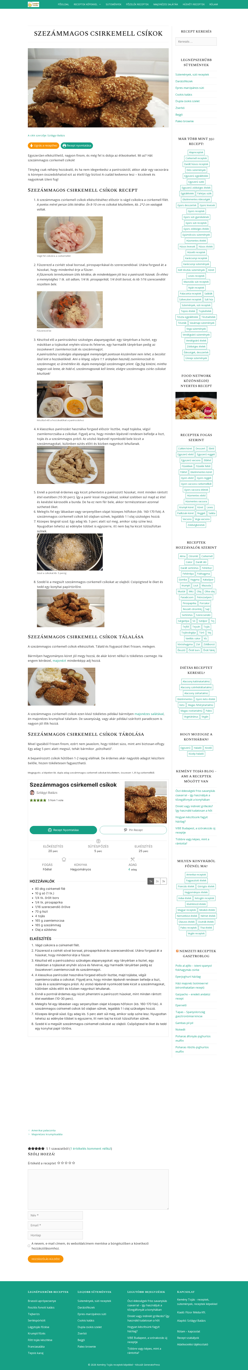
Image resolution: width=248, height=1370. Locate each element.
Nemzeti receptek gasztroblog (197, 954)
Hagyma (194, 579)
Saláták (208, 293)
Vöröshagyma (185, 644)
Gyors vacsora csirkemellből (196, 483)
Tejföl (186, 626)
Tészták (182, 322)
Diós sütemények (196, 170)
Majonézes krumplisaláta (47, 1134)
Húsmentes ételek (196, 240)
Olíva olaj (210, 591)
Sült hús (209, 299)
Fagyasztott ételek (196, 880)
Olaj (199, 591)
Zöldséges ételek (196, 346)
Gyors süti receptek (196, 223)
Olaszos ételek (187, 921)
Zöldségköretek (196, 525)
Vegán (205, 716)
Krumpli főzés (36, 1333)
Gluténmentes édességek (196, 199)
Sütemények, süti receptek (192, 74)
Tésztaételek (208, 317)
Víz (205, 638)
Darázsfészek (184, 81)
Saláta (212, 513)
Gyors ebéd (187, 478)
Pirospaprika (189, 603)
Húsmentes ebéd (196, 495)
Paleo (209, 710)
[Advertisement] (98, 1082)
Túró (201, 632)
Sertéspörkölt (36, 1320)
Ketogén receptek (204, 898)
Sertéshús (187, 615)
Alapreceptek (196, 152)
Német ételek (208, 915)
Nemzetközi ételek (187, 915)
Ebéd (211, 448)
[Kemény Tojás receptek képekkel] (34, 4)
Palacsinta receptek (190, 293)
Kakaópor (208, 579)
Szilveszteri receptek (190, 299)
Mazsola (206, 585)
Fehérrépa (188, 573)
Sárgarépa (183, 620)
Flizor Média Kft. (195, 1312)
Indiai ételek (184, 898)
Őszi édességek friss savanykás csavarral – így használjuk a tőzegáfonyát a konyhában (195, 795)
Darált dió (201, 562)
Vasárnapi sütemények (202, 322)
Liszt (195, 585)
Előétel (207, 460)
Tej (212, 620)
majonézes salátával (149, 714)
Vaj (209, 632)
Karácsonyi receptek (196, 258)
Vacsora (187, 519)
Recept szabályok (188, 1338)
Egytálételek (187, 193)
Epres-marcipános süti (189, 88)
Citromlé (193, 556)
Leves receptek (196, 275)
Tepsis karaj (35, 1353)
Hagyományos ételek (196, 892)
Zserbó (180, 108)
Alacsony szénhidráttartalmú (196, 687)
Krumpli (186, 585)
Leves (210, 507)
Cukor (189, 562)
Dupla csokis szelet (187, 101)
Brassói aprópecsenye (42, 1301)
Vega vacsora (202, 519)
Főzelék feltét (203, 466)
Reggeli (201, 513)
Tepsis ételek (188, 311)
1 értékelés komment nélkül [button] (90, 1148)
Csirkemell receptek (196, 158)
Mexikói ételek (207, 910)
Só (193, 620)
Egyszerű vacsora (190, 460)
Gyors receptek (196, 211)
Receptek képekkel (86, 4)
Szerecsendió (203, 615)
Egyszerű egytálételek (196, 175)
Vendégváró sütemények (196, 334)
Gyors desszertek (186, 205)
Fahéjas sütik (204, 193)
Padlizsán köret (185, 513)
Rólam (213, 4)
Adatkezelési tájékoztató (192, 1344)
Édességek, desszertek (196, 352)
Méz (191, 591)
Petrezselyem (204, 597)
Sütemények (113, 4)
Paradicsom (187, 597)
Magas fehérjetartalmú (200, 705)
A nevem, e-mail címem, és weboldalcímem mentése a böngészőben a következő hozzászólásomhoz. (90, 1245)
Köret (211, 270)
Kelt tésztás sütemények (191, 270)
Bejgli (179, 114)
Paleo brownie (184, 121)
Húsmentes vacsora (196, 501)
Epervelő (181, 1005)
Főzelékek (187, 466)
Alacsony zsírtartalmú (196, 693)
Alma (182, 556)
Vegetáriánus (191, 716)
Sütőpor (203, 620)
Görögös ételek (206, 886)
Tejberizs (34, 1314)
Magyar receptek (186, 910)
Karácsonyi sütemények (196, 264)
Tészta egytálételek (187, 317)
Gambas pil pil (184, 1023)
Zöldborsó (209, 644)
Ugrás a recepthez (45, 145)
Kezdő (208, 747)
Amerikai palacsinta (44, 1130)
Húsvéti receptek (194, 4)
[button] (31, 800)
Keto (182, 705)
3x (163, 881)
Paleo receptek (188, 927)
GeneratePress (152, 1364)
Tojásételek (205, 311)
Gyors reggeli (204, 478)
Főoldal (63, 4)
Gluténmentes (184, 699)
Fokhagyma (203, 573)
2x (157, 881)
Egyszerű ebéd (185, 454)
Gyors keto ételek (205, 699)
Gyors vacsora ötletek (196, 489)
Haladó (198, 747)
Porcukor (205, 603)
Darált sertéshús (190, 568)
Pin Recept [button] (135, 830)
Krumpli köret (186, 507)
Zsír (198, 644)
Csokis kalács (183, 94)
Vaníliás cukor (193, 638)
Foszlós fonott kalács (41, 1307)
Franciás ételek (186, 886)
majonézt (59, 661)
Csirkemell (207, 556)
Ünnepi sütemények (196, 358)
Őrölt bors (194, 650)
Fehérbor (207, 568)
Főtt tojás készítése (40, 1340)
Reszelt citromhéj (192, 609)
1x (150, 881)
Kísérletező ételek (196, 904)
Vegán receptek (196, 933)
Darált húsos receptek (196, 164)
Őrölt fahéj (209, 650)
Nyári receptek (196, 287)
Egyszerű (185, 747)
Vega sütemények (196, 328)
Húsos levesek (187, 246)
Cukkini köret (185, 448)
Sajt (207, 609)
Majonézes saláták (165, 4)
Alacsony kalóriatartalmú (196, 681)
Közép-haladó (196, 753)
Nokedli (180, 1029)
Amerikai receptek (196, 874)
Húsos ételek (206, 246)
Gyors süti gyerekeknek (196, 217)
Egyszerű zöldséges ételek (196, 187)
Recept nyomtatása (78, 145)
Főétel (183, 472)
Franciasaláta (36, 1346)
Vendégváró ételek (196, 340)
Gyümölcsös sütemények (196, 234)
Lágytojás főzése (38, 1327)
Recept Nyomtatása (65, 830)
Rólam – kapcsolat (188, 1331)
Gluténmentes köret (201, 472)
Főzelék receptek (137, 4)
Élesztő (181, 650)
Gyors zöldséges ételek (196, 228)
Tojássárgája (188, 632)
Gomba (183, 579)
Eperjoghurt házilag (188, 976)
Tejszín (196, 626)
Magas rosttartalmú (191, 710)
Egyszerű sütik (196, 181)
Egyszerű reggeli (206, 454)
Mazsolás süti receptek (196, 281)
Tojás (206, 626)
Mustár (181, 591)
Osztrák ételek (206, 921)
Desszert (200, 448)
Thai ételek (206, 927)
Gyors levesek (207, 205)
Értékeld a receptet (42, 1163)
